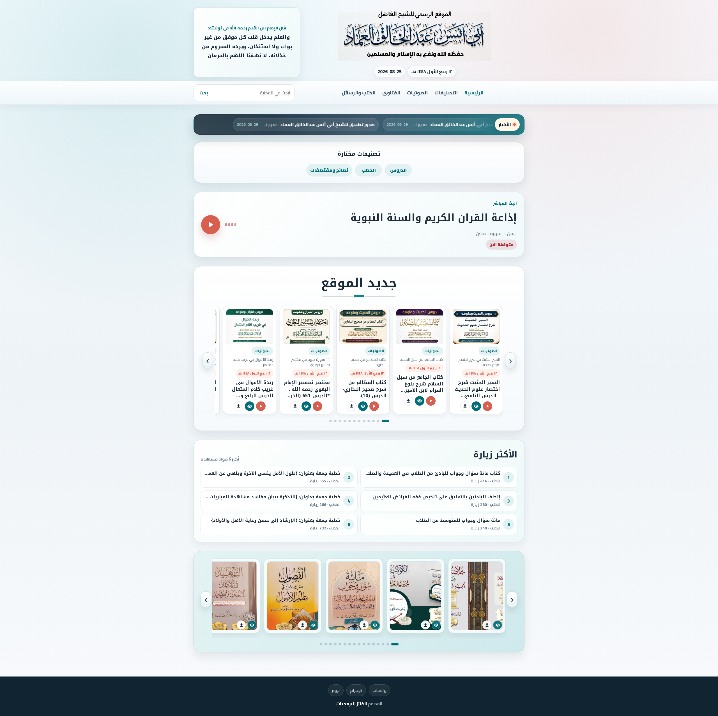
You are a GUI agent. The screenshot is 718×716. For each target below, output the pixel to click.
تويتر (336, 690)
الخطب (369, 170)
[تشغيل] (210, 224)
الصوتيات (417, 92)
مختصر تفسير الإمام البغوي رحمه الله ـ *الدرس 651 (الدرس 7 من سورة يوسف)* (307, 392)
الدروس (398, 170)
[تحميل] (465, 406)
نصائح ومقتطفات (329, 170)
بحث (203, 93)
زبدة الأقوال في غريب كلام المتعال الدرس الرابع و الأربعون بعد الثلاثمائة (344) (252, 395)
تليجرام (356, 690)
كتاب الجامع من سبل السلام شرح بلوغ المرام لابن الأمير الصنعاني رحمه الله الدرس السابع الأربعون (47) (420, 394)
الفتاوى (391, 92)
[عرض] (476, 406)
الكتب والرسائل (359, 92)
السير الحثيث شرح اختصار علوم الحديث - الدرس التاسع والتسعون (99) (477, 392)
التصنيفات (446, 92)
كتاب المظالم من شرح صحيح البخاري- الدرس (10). (364, 389)
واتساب (379, 690)
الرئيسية (474, 92)
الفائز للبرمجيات (351, 704)
